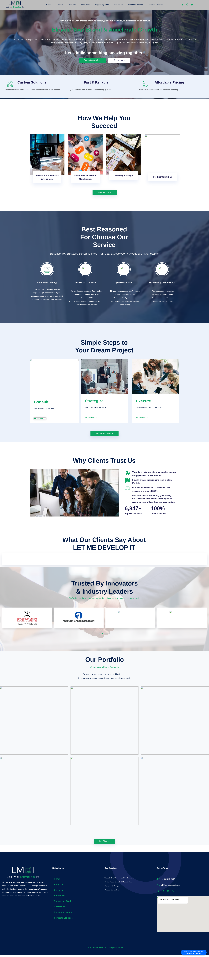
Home (48, 5)
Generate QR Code (155, 5)
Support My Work (102, 5)
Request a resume (135, 5)
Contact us (118, 5)
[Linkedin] (191, 4)
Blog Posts (85, 5)
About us (59, 5)
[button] (99, 633)
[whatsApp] (196, 4)
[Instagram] (186, 4)
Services (72, 5)
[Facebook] (182, 4)
